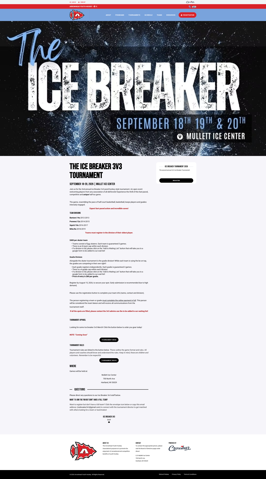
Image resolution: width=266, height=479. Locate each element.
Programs (119, 15)
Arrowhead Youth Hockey (81, 6)
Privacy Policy (176, 474)
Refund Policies (164, 474)
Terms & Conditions (190, 474)
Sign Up (82, 2)
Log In (73, 2)
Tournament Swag (109, 340)
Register (176, 180)
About (108, 15)
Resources (170, 15)
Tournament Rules (108, 360)
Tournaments (134, 15)
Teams (159, 15)
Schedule (148, 15)
